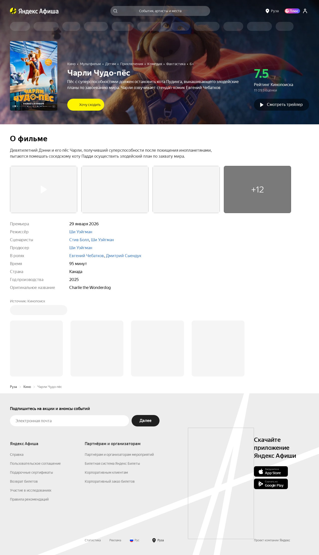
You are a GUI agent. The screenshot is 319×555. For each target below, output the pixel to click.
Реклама (115, 540)
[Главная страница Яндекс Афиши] (13, 11)
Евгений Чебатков (86, 255)
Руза (13, 387)
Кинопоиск (36, 301)
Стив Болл (79, 239)
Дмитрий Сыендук (123, 255)
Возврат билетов (24, 481)
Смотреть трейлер (285, 104)
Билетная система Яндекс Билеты (112, 463)
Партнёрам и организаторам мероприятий (119, 455)
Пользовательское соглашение (35, 463)
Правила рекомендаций (29, 499)
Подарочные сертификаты (31, 472)
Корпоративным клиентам (106, 472)
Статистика (93, 540)
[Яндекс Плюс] (292, 10)
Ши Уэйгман (80, 232)
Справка (16, 455)
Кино (27, 387)
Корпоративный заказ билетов (110, 481)
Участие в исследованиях (30, 490)
